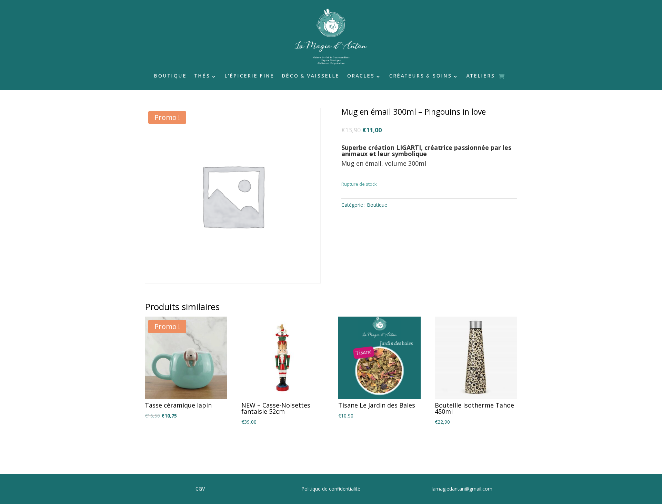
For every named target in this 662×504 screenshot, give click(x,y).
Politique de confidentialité (330, 488)
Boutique (170, 77)
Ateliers (480, 77)
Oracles (360, 77)
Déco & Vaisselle (310, 77)
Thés (202, 77)
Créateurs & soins (420, 77)
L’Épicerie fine (249, 77)
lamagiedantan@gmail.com (462, 488)
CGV (200, 488)
